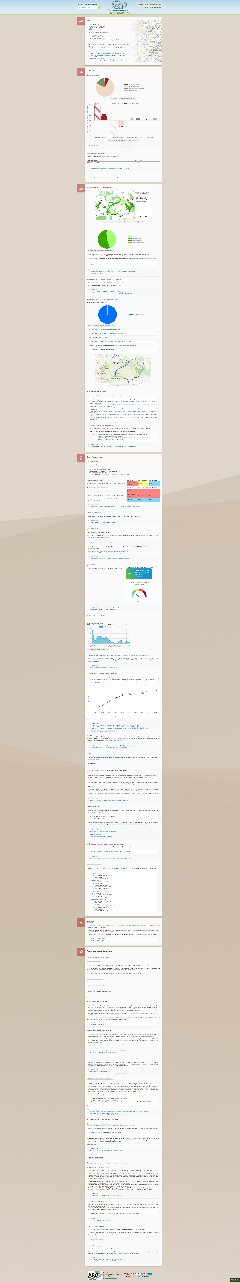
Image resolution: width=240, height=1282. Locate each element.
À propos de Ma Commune (110, 1278)
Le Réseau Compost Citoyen (97, 1239)
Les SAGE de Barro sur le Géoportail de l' (106, 1150)
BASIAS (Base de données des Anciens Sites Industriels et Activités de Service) (110, 558)
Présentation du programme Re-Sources (100, 1220)
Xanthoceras (93, 263)
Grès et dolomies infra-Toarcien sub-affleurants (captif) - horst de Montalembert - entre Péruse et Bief (119, 411)
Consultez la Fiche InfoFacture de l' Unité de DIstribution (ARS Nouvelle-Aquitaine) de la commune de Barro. (117, 655)
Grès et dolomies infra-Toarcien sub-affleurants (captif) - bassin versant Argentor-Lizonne (119, 408)
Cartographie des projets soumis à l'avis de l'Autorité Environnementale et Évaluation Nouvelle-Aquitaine (117, 1115)
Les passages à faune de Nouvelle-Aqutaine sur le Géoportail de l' (113, 1051)
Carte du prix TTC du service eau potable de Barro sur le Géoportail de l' (115, 725)
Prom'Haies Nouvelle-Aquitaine (98, 273)
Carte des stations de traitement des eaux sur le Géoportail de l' (112, 746)
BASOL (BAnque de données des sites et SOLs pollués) (104, 543)
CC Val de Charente (97, 35)
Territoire (140, 4)
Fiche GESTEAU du (100, 1132)
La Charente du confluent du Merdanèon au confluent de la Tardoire (106, 483)
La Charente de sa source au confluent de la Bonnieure (106, 333)
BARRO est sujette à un (132, 782)
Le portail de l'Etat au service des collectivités (101, 58)
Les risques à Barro (95, 830)
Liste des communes (90, 4)
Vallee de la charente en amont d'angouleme (110, 439)
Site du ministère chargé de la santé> (102, 522)
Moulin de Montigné (96, 874)
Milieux (147, 4)
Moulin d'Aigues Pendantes (98, 899)
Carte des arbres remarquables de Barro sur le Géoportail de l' (112, 271)
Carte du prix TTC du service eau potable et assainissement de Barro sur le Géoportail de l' (119, 728)
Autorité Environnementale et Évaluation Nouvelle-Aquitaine (105, 1113)
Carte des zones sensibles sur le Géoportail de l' (108, 747)
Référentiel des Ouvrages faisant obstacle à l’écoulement (110, 868)
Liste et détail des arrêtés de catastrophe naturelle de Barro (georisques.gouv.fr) (111, 858)
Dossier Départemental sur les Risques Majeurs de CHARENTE (114, 757)
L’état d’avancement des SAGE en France (100, 1152)
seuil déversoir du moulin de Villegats (101, 887)
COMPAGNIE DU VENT (99, 818)
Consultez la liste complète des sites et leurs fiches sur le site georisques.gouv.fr (109, 553)
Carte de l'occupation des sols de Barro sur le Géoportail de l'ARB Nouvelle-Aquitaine (112, 147)
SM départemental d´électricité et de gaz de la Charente (107, 40)
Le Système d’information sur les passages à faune (103, 1052)
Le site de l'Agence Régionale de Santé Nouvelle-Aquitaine (105, 667)
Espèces (158, 4)
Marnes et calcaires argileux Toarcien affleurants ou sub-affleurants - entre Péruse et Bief (117, 414)
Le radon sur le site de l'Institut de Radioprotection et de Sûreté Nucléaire (109, 800)
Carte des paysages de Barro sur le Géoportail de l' (109, 168)
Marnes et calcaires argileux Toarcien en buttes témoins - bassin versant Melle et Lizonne (117, 417)
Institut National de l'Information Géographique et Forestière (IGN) (107, 53)
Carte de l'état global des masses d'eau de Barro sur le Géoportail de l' (114, 506)
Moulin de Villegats (96, 880)
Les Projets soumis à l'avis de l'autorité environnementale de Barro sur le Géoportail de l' (119, 1111)
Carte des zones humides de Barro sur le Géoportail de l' (111, 293)
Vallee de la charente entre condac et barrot (110, 436)
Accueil (80, 4)
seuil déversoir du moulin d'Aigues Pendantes (103, 906)
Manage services (235, 1279)
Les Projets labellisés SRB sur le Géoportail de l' (108, 1073)
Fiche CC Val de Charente (98, 938)
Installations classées (95, 834)
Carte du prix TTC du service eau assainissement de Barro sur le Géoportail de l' (117, 727)
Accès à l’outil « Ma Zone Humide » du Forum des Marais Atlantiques (107, 291)
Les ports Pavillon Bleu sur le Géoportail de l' (107, 1261)
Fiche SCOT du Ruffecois (97, 940)
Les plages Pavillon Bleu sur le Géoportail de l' (108, 1259)
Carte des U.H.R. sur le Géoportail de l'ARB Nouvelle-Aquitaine (106, 1195)
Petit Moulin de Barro (97, 893)
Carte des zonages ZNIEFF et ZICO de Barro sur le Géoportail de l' (113, 446)
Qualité (152, 4)
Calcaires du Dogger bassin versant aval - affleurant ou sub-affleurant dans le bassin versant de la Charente (122, 401)
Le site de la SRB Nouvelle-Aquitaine (99, 1071)
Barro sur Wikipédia (95, 57)
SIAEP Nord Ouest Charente (99, 37)
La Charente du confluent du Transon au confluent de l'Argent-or (109, 341)
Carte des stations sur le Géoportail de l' (106, 607)
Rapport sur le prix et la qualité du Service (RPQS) (102, 731)
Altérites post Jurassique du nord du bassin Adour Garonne (107, 400)
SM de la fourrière (96, 38)
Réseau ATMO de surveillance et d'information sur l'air (104, 609)
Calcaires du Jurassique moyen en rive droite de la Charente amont (105, 495)
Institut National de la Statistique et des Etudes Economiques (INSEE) (107, 55)
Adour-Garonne (129, 1126)
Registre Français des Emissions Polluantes (101, 836)
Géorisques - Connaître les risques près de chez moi (103, 831)
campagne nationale (95, 789)
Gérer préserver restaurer (153, 7)
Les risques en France (95, 833)
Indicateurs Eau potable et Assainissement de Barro (103, 730)
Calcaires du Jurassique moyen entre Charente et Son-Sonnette (104, 491)
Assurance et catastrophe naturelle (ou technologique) (104, 838)
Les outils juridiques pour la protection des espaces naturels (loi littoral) (108, 60)
